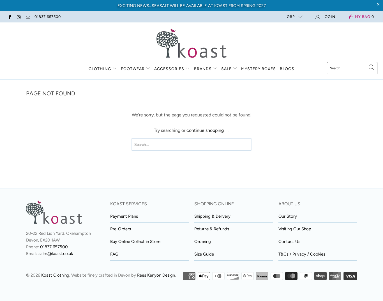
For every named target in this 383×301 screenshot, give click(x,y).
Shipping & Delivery (212, 216)
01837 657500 (47, 17)
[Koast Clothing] (191, 44)
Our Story (287, 216)
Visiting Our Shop (294, 228)
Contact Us (289, 241)
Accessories (169, 68)
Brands (203, 68)
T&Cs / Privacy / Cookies (301, 254)
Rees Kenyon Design (156, 275)
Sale (227, 68)
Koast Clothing (55, 275)
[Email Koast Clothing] (27, 17)
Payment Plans (124, 216)
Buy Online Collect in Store (135, 241)
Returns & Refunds (211, 228)
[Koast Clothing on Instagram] (18, 17)
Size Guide (204, 254)
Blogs (287, 68)
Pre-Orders (120, 228)
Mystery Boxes (258, 68)
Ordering (202, 241)
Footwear (133, 68)
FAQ (114, 254)
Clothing (100, 68)
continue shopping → (207, 130)
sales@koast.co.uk (55, 253)
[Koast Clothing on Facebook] (9, 17)
